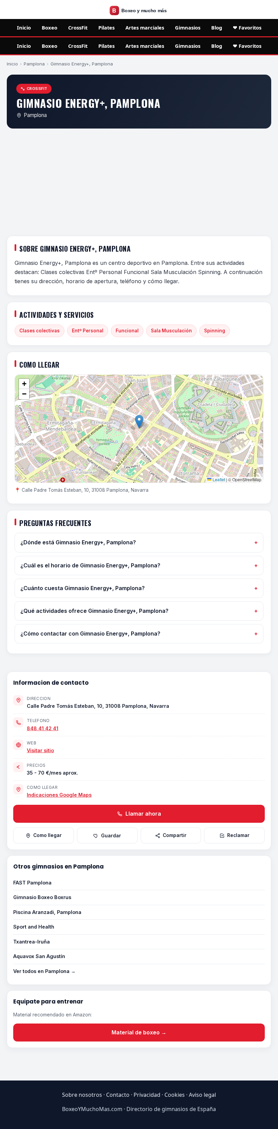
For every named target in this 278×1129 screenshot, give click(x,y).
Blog (216, 27)
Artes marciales (144, 27)
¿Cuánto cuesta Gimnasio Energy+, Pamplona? (82, 588)
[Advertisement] (139, 183)
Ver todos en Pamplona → (44, 971)
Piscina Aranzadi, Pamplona (47, 912)
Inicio (24, 27)
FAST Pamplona (32, 882)
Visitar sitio (40, 750)
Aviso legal (202, 1094)
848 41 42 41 (42, 728)
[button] (139, 422)
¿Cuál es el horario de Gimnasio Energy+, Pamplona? (90, 565)
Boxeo (49, 27)
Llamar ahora (142, 813)
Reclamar (238, 835)
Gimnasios (187, 27)
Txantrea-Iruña (31, 942)
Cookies (174, 1094)
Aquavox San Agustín (39, 956)
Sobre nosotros (82, 1094)
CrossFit (77, 27)
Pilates (106, 27)
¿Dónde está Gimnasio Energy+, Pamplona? (78, 542)
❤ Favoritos (247, 27)
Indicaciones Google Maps (59, 795)
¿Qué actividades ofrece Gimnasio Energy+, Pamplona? (94, 610)
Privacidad (147, 1094)
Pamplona (34, 63)
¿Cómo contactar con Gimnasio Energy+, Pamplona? (90, 633)
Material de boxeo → (139, 1032)
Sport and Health (33, 927)
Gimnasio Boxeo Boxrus (42, 897)
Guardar (111, 835)
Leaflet (218, 479)
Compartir (174, 835)
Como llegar (47, 835)
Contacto (118, 1094)
